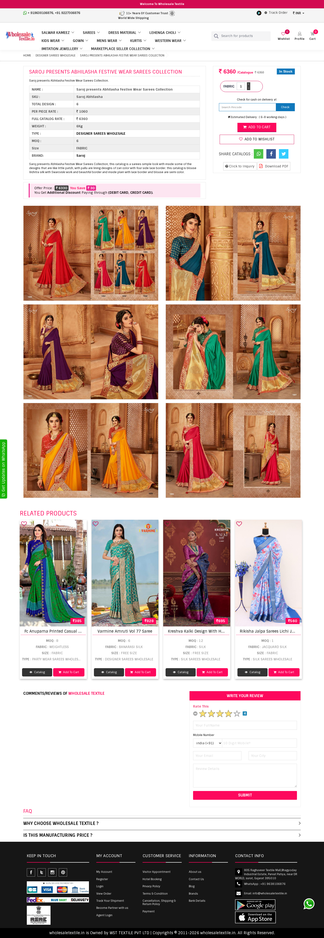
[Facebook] (271, 154)
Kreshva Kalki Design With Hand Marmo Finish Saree (217, 631)
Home (27, 55)
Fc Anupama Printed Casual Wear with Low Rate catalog (77, 631)
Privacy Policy (151, 886)
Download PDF (276, 166)
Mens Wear (107, 40)
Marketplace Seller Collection (120, 49)
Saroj (80, 155)
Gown (78, 40)
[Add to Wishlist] (24, 524)
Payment (149, 911)
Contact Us (196, 879)
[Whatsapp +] (258, 154)
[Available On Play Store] (259, 12)
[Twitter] (283, 154)
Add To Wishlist (259, 139)
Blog (191, 886)
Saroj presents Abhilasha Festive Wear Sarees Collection (122, 55)
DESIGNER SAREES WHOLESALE (55, 55)
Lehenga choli (162, 32)
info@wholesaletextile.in (270, 893)
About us (195, 872)
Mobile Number (203, 735)
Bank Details (197, 901)
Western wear (168, 40)
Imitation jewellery (60, 49)
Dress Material (122, 32)
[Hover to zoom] (90, 253)
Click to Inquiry (241, 166)
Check (285, 107)
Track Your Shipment (110, 901)
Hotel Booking (152, 879)
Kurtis (136, 40)
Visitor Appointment (157, 872)
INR (298, 13)
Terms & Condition (155, 894)
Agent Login (104, 915)
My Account (104, 872)
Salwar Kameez (56, 32)
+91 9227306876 (67, 13)
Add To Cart (70, 672)
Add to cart (259, 127)
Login (99, 886)
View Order (103, 894)
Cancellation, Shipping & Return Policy (159, 902)
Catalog (39, 672)
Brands (193, 894)
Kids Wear (51, 40)
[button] (300, 36)
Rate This (201, 706)
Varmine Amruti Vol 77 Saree (124, 631)
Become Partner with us (112, 908)
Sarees (89, 32)
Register (102, 879)
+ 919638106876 (40, 13)
